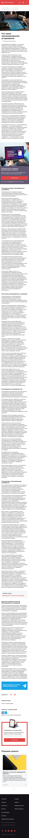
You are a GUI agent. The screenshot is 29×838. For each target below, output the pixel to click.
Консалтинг (4, 805)
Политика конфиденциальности (8, 822)
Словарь (17, 799)
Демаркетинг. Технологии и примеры (13, 595)
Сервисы (17, 802)
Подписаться (14, 740)
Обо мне (3, 809)
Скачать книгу (14, 177)
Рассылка (3, 802)
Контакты (3, 815)
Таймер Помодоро (19, 809)
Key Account (12, 834)
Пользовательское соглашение (8, 825)
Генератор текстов (19, 805)
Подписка (3, 799)
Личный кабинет (5, 812)
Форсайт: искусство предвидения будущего (14, 772)
